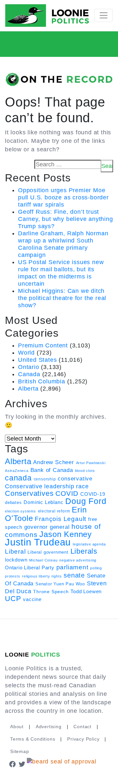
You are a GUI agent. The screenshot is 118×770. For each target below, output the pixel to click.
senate (74, 575)
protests (12, 576)
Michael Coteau (43, 560)
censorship (45, 479)
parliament (72, 567)
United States (37, 360)
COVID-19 (92, 494)
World (26, 352)
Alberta (28, 388)
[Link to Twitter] (22, 764)
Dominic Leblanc (43, 502)
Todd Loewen (86, 591)
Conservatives (29, 493)
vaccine (32, 599)
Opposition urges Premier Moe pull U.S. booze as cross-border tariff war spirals (63, 197)
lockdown (16, 559)
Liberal (15, 551)
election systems (20, 511)
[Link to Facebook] (12, 764)
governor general (47, 527)
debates (13, 502)
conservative (75, 478)
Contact (82, 726)
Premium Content (43, 345)
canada (18, 478)
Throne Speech (51, 591)
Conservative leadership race (46, 486)
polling (96, 568)
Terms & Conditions (32, 739)
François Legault (60, 518)
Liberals (83, 551)
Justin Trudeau (38, 542)
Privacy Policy (83, 739)
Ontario (28, 367)
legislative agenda (89, 544)
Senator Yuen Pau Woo (60, 583)
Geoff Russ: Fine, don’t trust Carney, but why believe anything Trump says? (65, 219)
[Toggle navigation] (103, 15)
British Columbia (41, 381)
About (17, 726)
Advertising (49, 726)
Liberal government (48, 552)
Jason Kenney (65, 534)
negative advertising (77, 560)
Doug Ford (85, 501)
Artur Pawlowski (91, 463)
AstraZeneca (17, 471)
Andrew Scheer (53, 462)
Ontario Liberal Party (29, 567)
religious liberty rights (42, 576)
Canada (29, 374)
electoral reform (54, 511)
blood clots (85, 471)
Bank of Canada (51, 470)
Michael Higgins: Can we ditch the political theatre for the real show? (62, 298)
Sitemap (19, 751)
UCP (13, 598)
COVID (66, 493)
